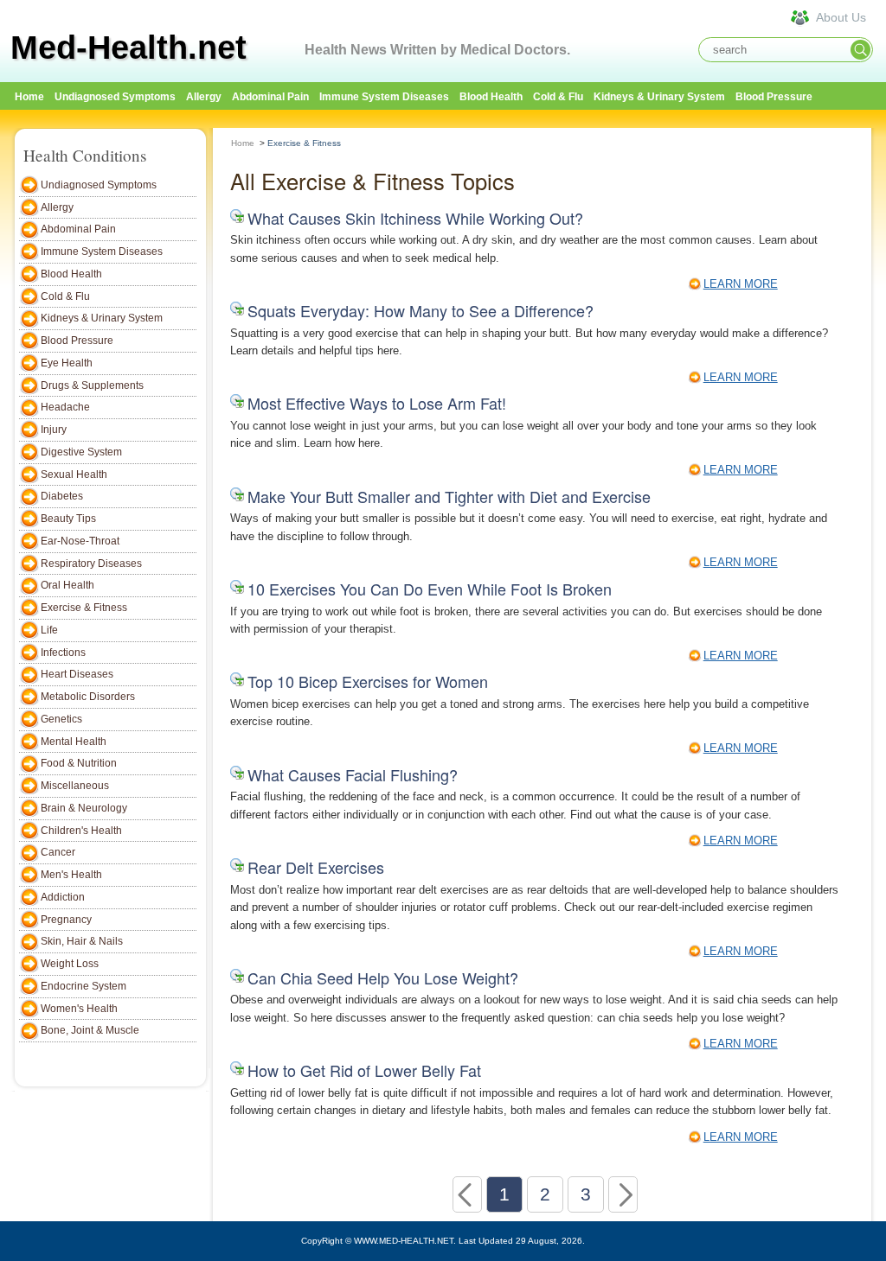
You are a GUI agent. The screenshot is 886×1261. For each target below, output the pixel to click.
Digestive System (81, 452)
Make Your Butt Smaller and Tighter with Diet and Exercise (449, 496)
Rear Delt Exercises (315, 867)
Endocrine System (83, 986)
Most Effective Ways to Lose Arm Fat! (376, 403)
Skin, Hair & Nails (82, 941)
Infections (63, 652)
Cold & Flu (558, 97)
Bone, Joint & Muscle (90, 1030)
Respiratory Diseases (91, 563)
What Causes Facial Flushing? (352, 774)
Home (242, 143)
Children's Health (81, 831)
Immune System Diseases (384, 97)
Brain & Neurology (84, 808)
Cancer (58, 852)
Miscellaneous (75, 786)
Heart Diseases (77, 674)
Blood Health (491, 97)
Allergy (204, 97)
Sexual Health (74, 474)
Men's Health (71, 875)
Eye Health (67, 363)
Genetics (61, 719)
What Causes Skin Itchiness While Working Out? (415, 218)
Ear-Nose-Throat (80, 541)
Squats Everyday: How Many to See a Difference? (420, 310)
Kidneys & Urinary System (659, 97)
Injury (54, 430)
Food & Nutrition (79, 763)
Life (49, 630)
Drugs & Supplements (92, 385)
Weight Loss (70, 964)
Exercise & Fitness (84, 608)
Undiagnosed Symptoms (115, 97)
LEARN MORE (740, 283)
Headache (65, 407)
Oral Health (67, 585)
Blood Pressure (773, 97)
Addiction (63, 897)
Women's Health (79, 1009)
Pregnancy (66, 920)
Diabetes (62, 496)
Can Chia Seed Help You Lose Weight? (382, 977)
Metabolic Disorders (88, 697)
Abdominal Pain (270, 97)
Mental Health (73, 742)
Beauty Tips (68, 519)
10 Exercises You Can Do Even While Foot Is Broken (429, 588)
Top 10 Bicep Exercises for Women (367, 681)
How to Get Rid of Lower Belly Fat (364, 1070)
